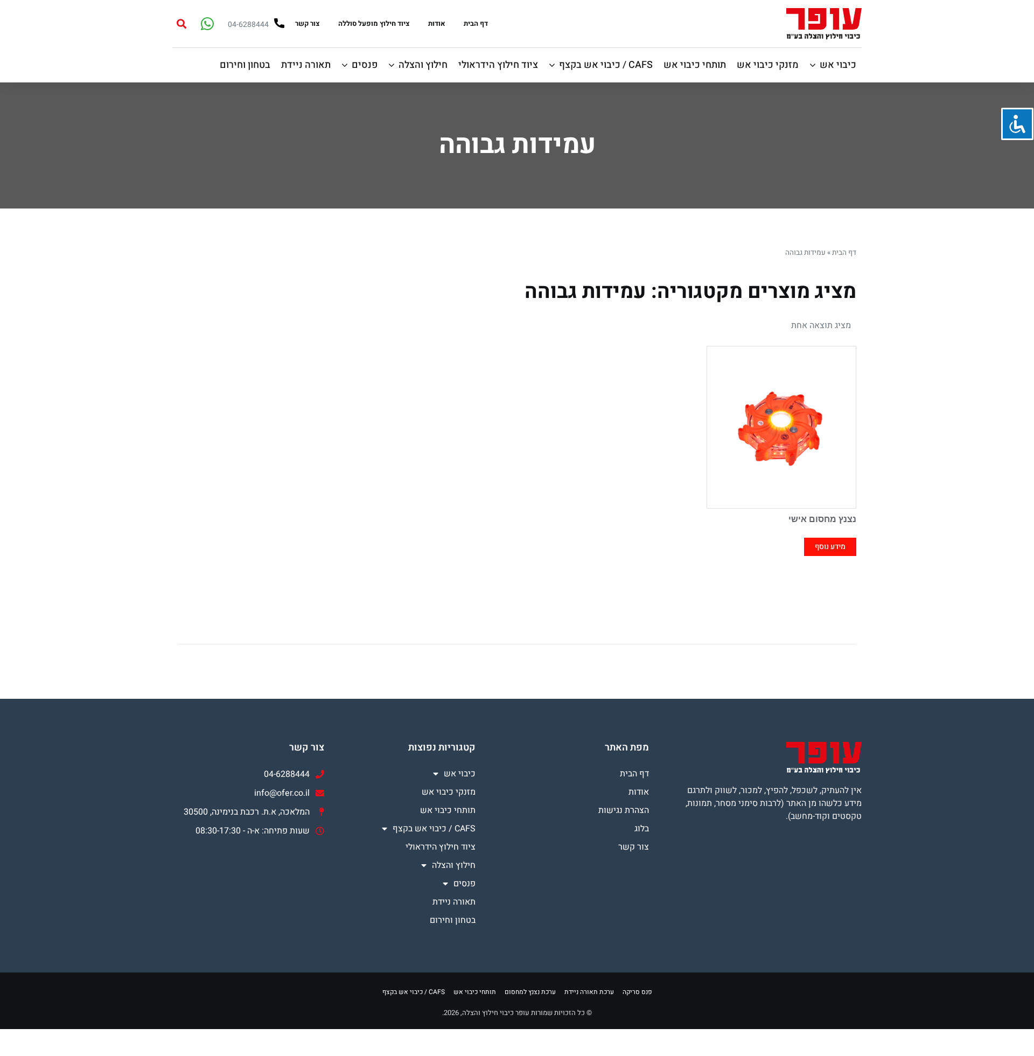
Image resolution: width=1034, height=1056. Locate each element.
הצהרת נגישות (623, 810)
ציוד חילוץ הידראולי (441, 846)
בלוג (641, 828)
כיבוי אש (460, 773)
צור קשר (307, 23)
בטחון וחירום (453, 920)
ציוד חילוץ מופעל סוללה (374, 23)
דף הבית (476, 23)
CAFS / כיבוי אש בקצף (434, 828)
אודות (436, 23)
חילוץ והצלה (454, 865)
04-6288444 (248, 24)
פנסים (464, 883)
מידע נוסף (830, 546)
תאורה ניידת (454, 901)
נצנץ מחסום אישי (822, 519)
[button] (181, 23)
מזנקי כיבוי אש (449, 792)
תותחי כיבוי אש (448, 810)
